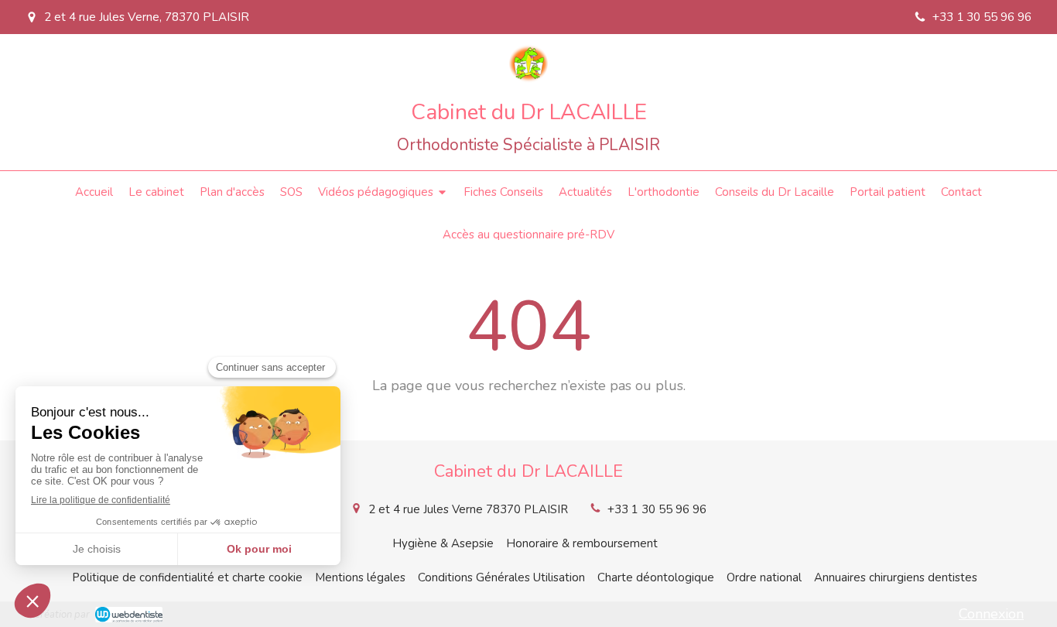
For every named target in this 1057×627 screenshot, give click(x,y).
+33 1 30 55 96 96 (656, 509)
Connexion (991, 614)
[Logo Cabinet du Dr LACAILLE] (528, 78)
